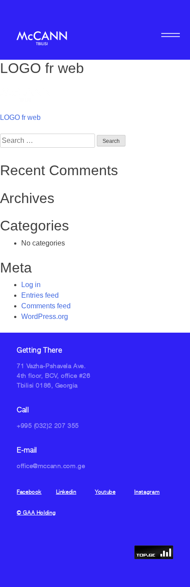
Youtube (105, 491)
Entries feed (40, 295)
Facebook (29, 491)
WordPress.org (44, 316)
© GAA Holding (36, 512)
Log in (31, 284)
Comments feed (46, 306)
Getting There (39, 350)
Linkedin (66, 491)
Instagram (147, 491)
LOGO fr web (20, 117)
